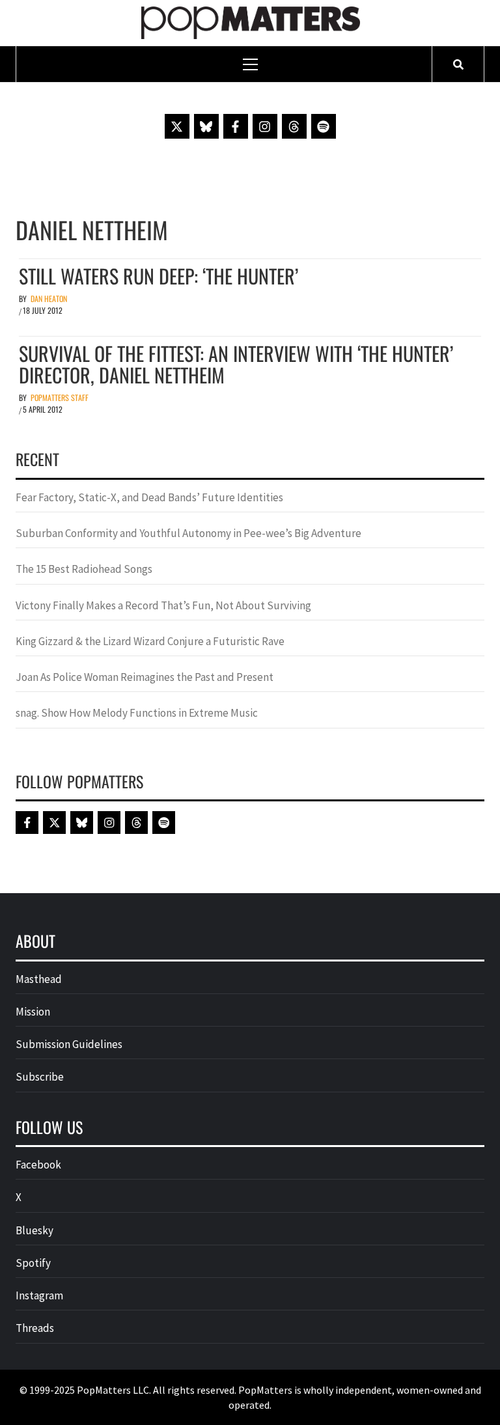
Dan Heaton (49, 298)
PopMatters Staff (60, 397)
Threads (35, 1328)
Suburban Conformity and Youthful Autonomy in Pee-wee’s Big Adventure (188, 533)
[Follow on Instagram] (265, 126)
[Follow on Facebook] (235, 126)
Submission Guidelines (69, 1044)
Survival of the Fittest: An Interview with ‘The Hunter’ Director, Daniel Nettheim (236, 364)
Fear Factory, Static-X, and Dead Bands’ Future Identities (149, 497)
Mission (33, 1011)
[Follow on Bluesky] (206, 126)
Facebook (38, 1164)
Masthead (39, 979)
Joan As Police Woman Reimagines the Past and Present (144, 677)
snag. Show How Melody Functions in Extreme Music (137, 713)
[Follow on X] (177, 126)
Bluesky (34, 1230)
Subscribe (40, 1077)
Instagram (39, 1295)
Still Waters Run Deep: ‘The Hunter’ (158, 275)
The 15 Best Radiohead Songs (84, 569)
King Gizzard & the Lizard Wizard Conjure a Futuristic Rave (150, 641)
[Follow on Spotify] (323, 126)
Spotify (33, 1263)
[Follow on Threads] (294, 126)
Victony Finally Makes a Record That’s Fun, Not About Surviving (163, 605)
